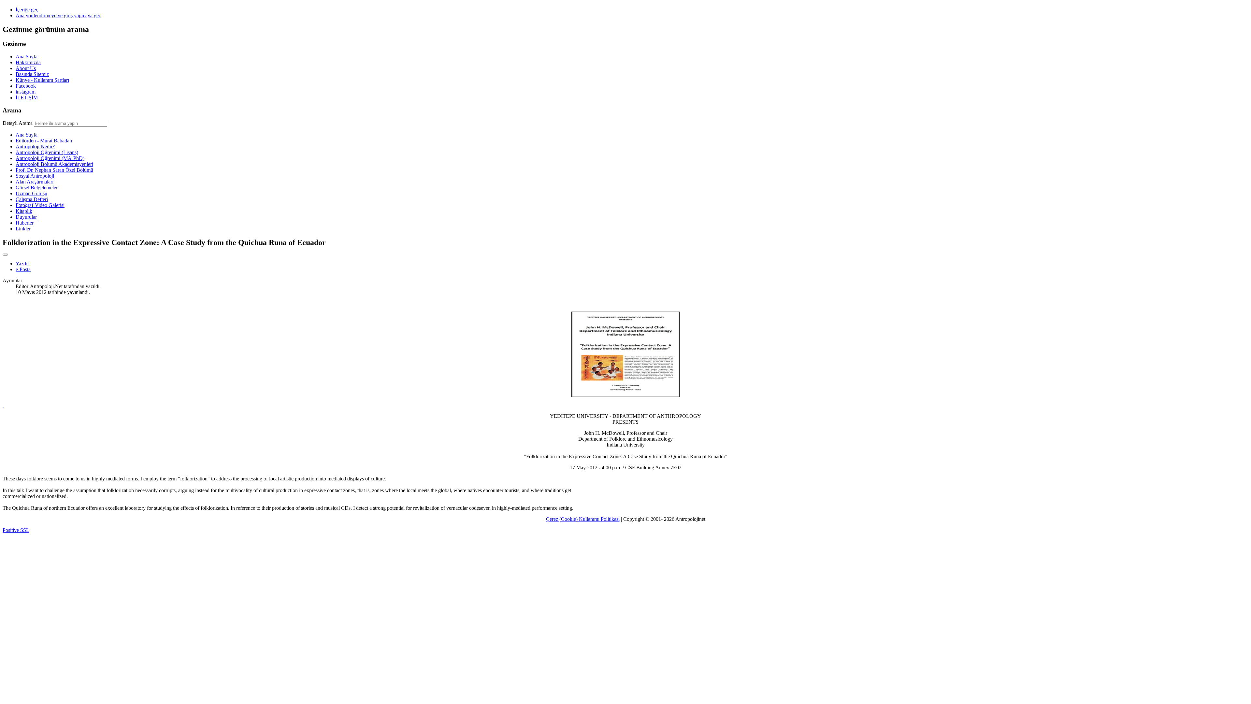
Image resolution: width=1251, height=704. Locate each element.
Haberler (25, 223)
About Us (26, 68)
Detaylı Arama (18, 123)
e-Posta (23, 269)
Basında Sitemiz (32, 74)
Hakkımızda (28, 62)
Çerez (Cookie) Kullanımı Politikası (583, 519)
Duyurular (26, 217)
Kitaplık (24, 211)
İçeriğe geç (27, 9)
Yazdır (22, 263)
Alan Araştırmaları (34, 181)
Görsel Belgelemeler (37, 187)
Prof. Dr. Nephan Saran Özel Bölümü (54, 170)
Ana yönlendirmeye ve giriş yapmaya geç (58, 15)
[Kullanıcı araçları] (5, 255)
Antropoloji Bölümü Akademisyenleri (54, 164)
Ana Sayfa (26, 56)
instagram (26, 92)
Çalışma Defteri (32, 199)
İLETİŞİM (27, 97)
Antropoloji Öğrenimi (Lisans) (47, 152)
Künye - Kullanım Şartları (42, 80)
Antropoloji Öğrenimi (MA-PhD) (50, 158)
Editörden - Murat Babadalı (44, 140)
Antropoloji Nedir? (35, 146)
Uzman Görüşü (31, 193)
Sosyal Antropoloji (35, 176)
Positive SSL (16, 530)
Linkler (23, 228)
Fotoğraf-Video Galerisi (40, 205)
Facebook (26, 86)
